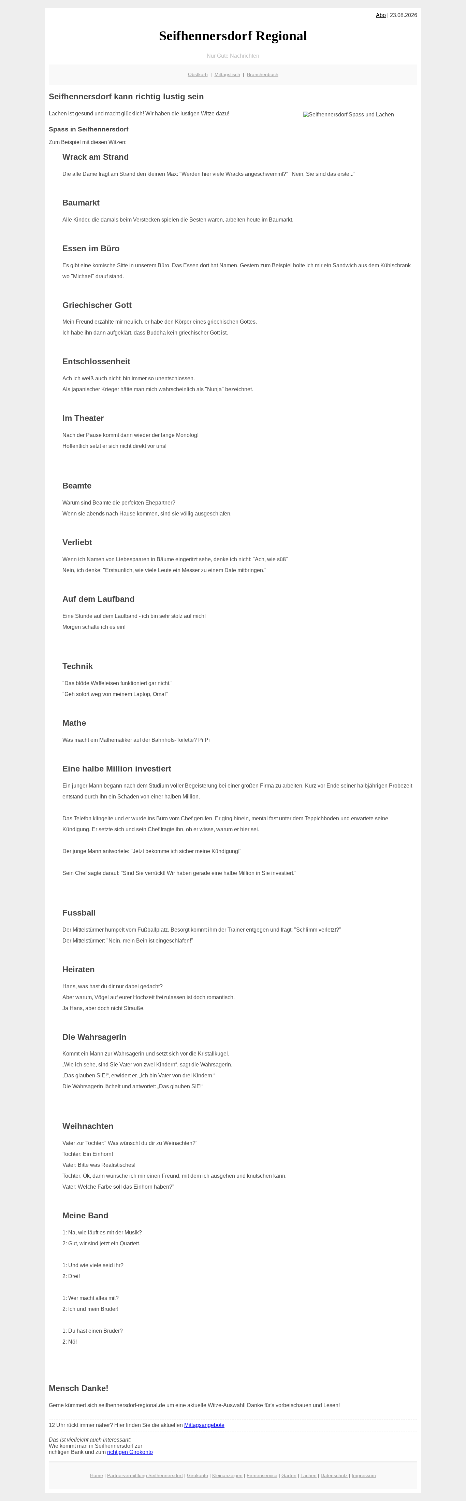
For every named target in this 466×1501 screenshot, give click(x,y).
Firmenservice (262, 1475)
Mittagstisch (227, 74)
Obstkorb (198, 74)
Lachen (309, 1475)
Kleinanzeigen (227, 1475)
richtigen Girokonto (130, 1452)
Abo (381, 15)
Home (96, 1475)
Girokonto (197, 1475)
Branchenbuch (262, 74)
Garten (288, 1475)
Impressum (364, 1475)
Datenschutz (334, 1475)
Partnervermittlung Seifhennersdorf (145, 1475)
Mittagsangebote (204, 1425)
